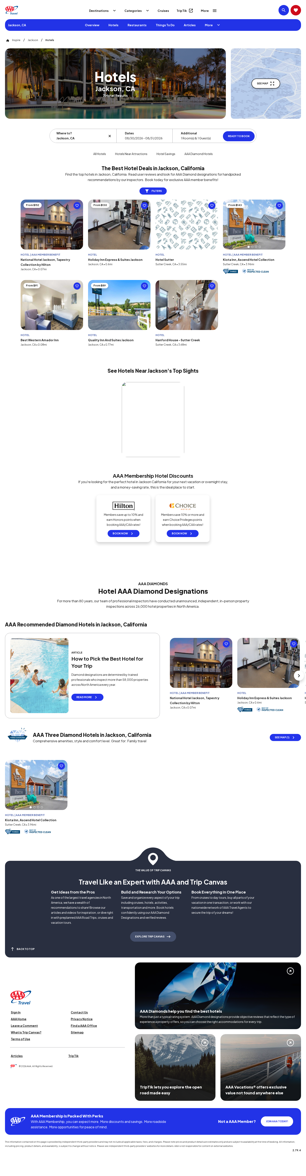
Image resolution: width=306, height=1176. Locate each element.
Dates (129, 133)
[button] (249, 247)
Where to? (64, 133)
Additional (189, 133)
